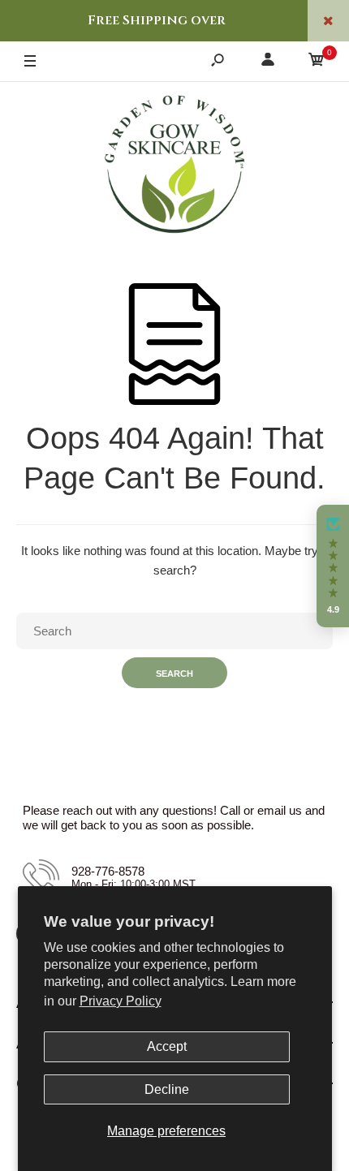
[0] (316, 62)
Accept (167, 1046)
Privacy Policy (121, 1001)
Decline (166, 1089)
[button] (333, 566)
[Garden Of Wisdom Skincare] (174, 166)
